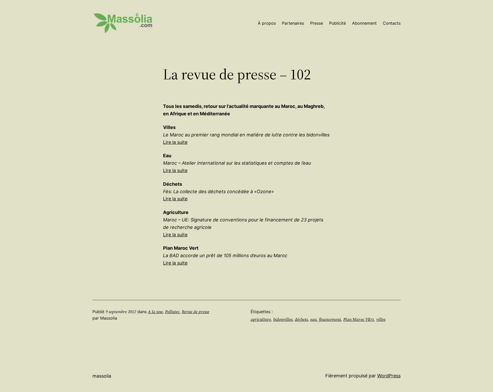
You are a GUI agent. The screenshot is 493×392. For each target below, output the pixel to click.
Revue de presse (195, 311)
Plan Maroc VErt (358, 319)
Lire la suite (175, 142)
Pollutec (172, 311)
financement (330, 319)
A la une (155, 311)
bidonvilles (282, 319)
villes (380, 319)
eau (313, 319)
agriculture (261, 319)
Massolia (101, 376)
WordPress (389, 375)
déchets (301, 319)
